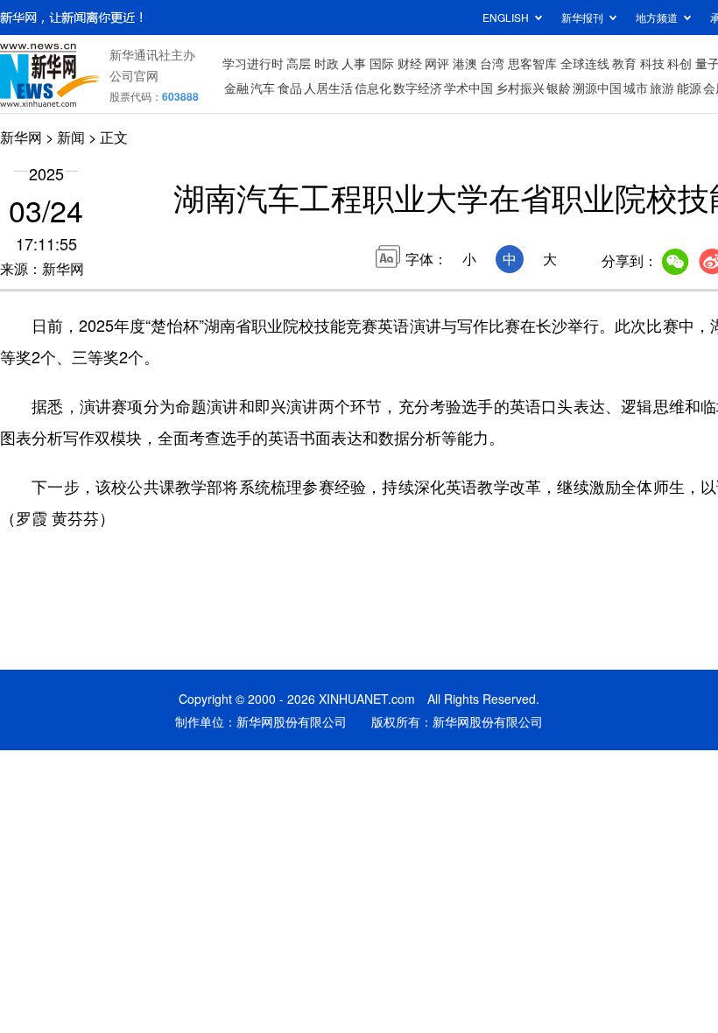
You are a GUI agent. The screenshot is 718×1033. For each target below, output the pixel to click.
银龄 (558, 87)
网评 (437, 63)
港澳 (465, 63)
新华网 (21, 137)
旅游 (662, 87)
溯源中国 (597, 87)
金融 (236, 87)
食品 (290, 87)
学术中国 (468, 87)
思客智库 (532, 63)
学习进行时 (253, 63)
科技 (652, 63)
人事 (353, 63)
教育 (624, 63)
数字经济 (417, 87)
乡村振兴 (520, 87)
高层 (298, 63)
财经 (410, 63)
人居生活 (328, 87)
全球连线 (584, 63)
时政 (326, 63)
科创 (679, 63)
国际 (382, 63)
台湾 (492, 63)
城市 (635, 87)
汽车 (262, 87)
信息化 (373, 87)
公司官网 (133, 75)
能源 (689, 87)
